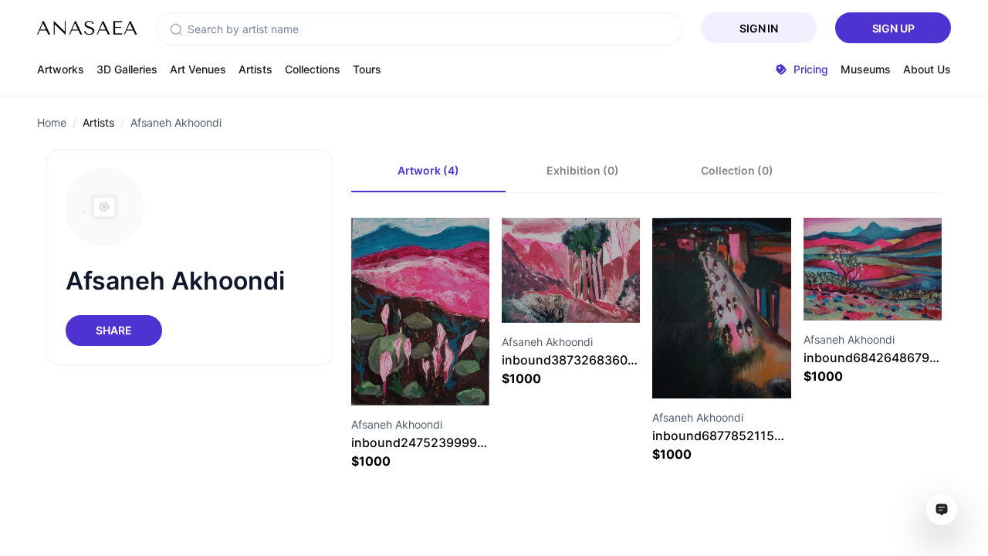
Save (437, 377)
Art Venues (198, 69)
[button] (176, 29)
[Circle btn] (392, 377)
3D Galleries (126, 69)
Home (51, 122)
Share (113, 330)
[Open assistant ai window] (941, 509)
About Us (927, 69)
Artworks (60, 69)
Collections (312, 69)
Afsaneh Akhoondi (176, 122)
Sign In (758, 28)
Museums (866, 69)
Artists (255, 69)
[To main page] (87, 28)
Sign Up (893, 28)
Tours (367, 69)
